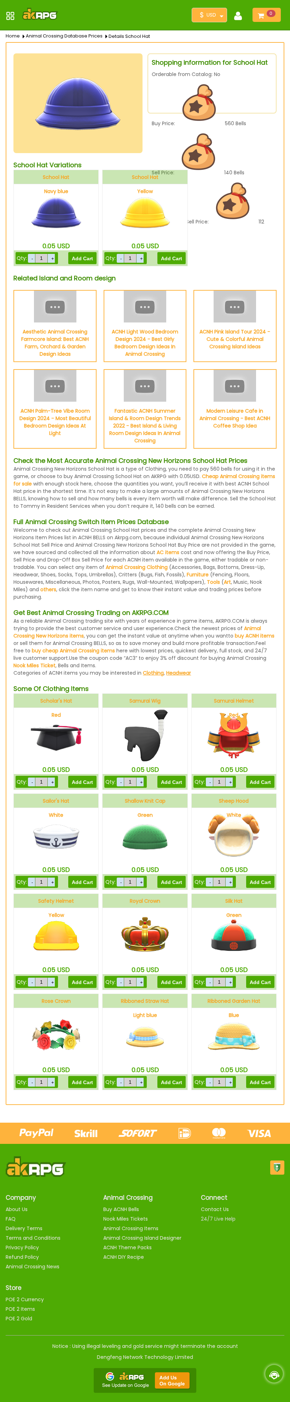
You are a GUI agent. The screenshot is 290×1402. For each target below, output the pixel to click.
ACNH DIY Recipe (123, 1257)
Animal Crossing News (32, 1266)
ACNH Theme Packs (127, 1247)
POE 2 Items (20, 1309)
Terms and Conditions (33, 1237)
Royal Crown (145, 900)
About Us (17, 1209)
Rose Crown (56, 1001)
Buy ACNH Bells (121, 1209)
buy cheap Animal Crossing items (73, 650)
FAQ (11, 1218)
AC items (168, 552)
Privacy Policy (22, 1247)
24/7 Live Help (218, 1218)
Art (227, 582)
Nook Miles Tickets (125, 1218)
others (48, 589)
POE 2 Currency (25, 1299)
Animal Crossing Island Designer (142, 1237)
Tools (213, 582)
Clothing (153, 672)
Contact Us (215, 1209)
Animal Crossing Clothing (137, 567)
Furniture (198, 574)
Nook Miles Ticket (34, 665)
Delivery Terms (24, 1228)
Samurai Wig (145, 700)
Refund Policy (22, 1257)
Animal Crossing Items (130, 1228)
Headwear (178, 672)
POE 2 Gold (19, 1318)
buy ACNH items (254, 635)
